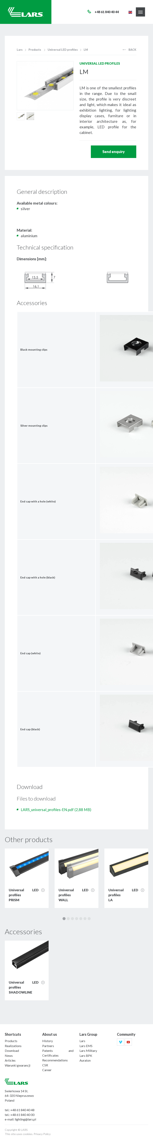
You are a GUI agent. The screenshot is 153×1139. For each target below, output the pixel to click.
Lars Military (88, 1050)
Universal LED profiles (63, 49)
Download (12, 1050)
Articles (10, 1060)
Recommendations (55, 1060)
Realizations (13, 1046)
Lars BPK (85, 1055)
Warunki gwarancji (17, 1065)
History (47, 1041)
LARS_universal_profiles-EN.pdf (56, 809)
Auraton (85, 1060)
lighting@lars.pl (25, 1119)
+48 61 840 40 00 (22, 1115)
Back (132, 49)
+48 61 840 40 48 (22, 1110)
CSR (45, 1065)
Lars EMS (85, 1046)
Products (34, 49)
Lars (20, 49)
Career (47, 1070)
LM (86, 49)
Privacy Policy (42, 1134)
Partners (48, 1046)
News (9, 1055)
